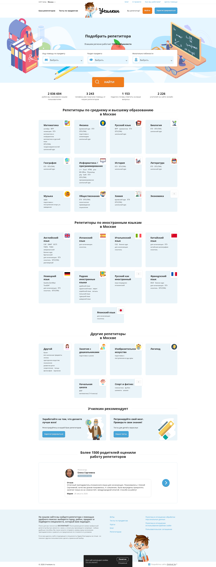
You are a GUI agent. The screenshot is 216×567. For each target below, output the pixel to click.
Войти (147, 10)
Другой (48, 348)
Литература (157, 162)
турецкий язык (84, 296)
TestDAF (47, 285)
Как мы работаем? (153, 2)
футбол (127, 388)
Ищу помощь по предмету (53, 53)
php (80, 175)
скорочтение (48, 368)
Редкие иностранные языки (87, 279)
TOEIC (51, 247)
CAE (45, 244)
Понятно (122, 559)
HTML (90, 169)
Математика (51, 125)
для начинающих (50, 257)
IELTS (55, 244)
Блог (127, 2)
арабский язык (84, 286)
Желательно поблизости (142, 53)
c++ (80, 169)
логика (46, 358)
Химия (119, 196)
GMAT (50, 244)
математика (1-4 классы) (88, 393)
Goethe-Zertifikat (50, 283)
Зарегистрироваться (166, 10)
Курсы (112, 524)
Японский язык (106, 312)
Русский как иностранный (123, 278)
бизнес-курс (48, 252)
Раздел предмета (94, 53)
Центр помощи (170, 2)
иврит (95, 289)
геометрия (48, 131)
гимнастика (119, 388)
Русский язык (123, 125)
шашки (125, 390)
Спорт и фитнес (124, 384)
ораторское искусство (52, 360)
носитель (47, 260)
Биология (156, 125)
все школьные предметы (53, 355)
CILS (116, 244)
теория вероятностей (52, 147)
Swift (84, 175)
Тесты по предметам (119, 520)
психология (48, 363)
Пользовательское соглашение (159, 529)
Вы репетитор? (133, 11)
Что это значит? (92, 562)
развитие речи (49, 365)
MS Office (82, 172)
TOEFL (46, 247)
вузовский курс (84, 129)
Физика (83, 125)
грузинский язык (85, 289)
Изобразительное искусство (125, 350)
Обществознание (89, 196)
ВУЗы (112, 517)
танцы (56, 368)
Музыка (48, 196)
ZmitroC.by (171, 564)
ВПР (52, 129)
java (94, 169)
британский (48, 255)
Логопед (155, 348)
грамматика (123, 129)
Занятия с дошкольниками (89, 350)
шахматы (118, 390)
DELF (152, 283)
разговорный (48, 263)
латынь (95, 291)
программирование (86, 180)
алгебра (47, 129)
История (120, 162)
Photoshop (91, 172)
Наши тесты (121, 434)
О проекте (136, 2)
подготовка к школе (86, 356)
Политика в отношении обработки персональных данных (160, 518)
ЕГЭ (54, 131)
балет (46, 352)
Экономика (157, 196)
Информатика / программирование (91, 164)
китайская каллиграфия (159, 247)
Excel (85, 169)
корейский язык (85, 291)
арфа (45, 200)
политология (84, 202)
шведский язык (85, 299)
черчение (57, 371)
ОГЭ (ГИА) (47, 144)
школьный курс (49, 149)
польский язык (84, 294)
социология (83, 207)
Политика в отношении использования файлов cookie (158, 524)
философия (48, 371)
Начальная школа (85, 386)
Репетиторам (115, 532)
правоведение (84, 205)
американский (49, 250)
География (50, 162)
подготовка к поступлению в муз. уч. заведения (52, 204)
